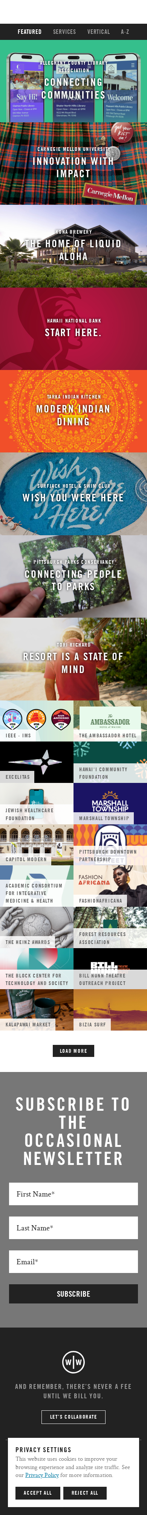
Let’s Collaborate (73, 1417)
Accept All (38, 1493)
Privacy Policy (42, 1475)
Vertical (98, 32)
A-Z (125, 32)
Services (64, 32)
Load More (73, 1051)
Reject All (85, 1493)
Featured (29, 32)
